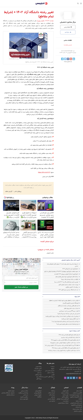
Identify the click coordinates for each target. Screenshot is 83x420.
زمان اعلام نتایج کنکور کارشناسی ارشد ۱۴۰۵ (68, 335)
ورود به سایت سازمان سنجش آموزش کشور (68, 285)
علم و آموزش (50, 253)
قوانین (52, 375)
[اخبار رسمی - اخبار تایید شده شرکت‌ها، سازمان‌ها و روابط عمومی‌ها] (41, 3)
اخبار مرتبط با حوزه (74, 331)
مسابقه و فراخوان (10, 395)
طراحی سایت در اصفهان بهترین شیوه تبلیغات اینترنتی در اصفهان (63, 300)
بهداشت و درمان (65, 393)
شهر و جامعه (66, 395)
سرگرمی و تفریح (24, 397)
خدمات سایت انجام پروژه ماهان (71, 308)
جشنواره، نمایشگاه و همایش (8, 393)
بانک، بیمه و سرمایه (77, 409)
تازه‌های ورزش (38, 391)
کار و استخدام (79, 407)
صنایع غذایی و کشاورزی (76, 405)
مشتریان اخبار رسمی (49, 371)
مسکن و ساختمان (78, 411)
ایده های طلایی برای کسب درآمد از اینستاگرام (68, 306)
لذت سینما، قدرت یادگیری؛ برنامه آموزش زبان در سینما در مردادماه (63, 350)
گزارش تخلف (9, 191)
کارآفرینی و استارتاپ (77, 393)
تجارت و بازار (79, 391)
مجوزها (52, 369)
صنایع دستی (52, 401)
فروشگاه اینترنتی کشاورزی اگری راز (70, 303)
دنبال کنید (67, 32)
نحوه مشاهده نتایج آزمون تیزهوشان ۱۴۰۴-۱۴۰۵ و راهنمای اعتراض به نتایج (61, 271)
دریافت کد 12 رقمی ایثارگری (72, 287)
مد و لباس (25, 395)
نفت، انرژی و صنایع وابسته (76, 395)
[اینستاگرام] (65, 378)
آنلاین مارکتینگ (38, 369)
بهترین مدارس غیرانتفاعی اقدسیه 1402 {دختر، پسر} (66, 282)
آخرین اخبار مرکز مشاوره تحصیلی (71, 260)
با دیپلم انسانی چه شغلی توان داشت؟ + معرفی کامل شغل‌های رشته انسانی (62, 265)
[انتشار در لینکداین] (74, 59)
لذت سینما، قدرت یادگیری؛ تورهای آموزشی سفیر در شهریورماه (64, 343)
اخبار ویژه (77, 297)
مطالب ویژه (39, 377)
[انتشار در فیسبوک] (68, 59)
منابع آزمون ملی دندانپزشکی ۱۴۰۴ (70, 269)
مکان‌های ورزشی (38, 393)
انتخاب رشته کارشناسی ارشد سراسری (69, 337)
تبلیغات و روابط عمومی (63, 403)
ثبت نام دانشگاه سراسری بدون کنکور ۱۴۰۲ (68, 290)
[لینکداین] (71, 378)
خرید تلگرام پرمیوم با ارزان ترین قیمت (69, 319)
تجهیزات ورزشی (38, 395)
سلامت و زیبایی (24, 391)
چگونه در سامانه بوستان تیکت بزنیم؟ (69, 279)
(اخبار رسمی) (40, 21)
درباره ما (52, 367)
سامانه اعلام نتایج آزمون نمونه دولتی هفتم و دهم (67, 277)
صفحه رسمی (67, 27)
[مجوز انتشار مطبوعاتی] (9, 368)
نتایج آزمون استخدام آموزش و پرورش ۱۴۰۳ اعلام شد (66, 274)
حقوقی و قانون (65, 397)
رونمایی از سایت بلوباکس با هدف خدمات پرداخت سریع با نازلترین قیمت (61, 316)
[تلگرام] (68, 378)
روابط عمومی (39, 367)
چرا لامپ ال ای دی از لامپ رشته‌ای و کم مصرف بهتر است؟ (65, 321)
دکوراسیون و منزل (24, 399)
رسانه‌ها (53, 391)
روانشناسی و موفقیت (23, 393)
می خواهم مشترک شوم (21, 287)
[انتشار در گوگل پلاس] (71, 59)
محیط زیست (66, 401)
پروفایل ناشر (17, 191)
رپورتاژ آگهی (39, 379)
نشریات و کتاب (51, 393)
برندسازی (39, 373)
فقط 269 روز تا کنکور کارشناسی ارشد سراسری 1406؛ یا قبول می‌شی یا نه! (61, 345)
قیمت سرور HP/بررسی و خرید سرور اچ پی (68, 311)
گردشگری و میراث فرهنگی (63, 399)
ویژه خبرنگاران (38, 375)
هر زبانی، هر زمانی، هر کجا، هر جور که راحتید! (67, 314)
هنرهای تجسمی (51, 399)
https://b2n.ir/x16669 (44, 172)
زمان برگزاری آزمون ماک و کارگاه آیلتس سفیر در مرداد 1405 (65, 348)
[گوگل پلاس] (80, 378)
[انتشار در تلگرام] (62, 59)
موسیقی (53, 397)
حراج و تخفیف (11, 391)
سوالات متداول (50, 373)
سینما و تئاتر (52, 395)
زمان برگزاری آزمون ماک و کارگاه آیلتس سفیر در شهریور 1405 (64, 340)
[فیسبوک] (77, 378)
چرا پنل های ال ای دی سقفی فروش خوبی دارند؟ (67, 324)
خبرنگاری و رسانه (38, 371)
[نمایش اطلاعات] (68, 45)
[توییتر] (74, 378)
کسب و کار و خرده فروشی (76, 403)
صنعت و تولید (79, 401)
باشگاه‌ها (39, 397)
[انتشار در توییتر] (65, 59)
